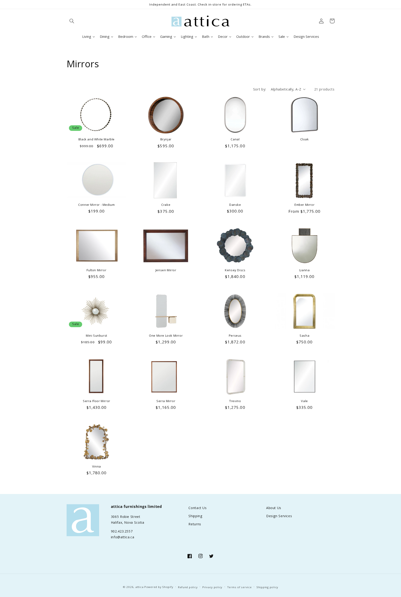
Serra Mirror (165, 401)
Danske (235, 205)
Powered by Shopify (158, 587)
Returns (194, 524)
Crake (165, 205)
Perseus (235, 336)
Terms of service (239, 587)
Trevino (235, 401)
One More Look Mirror (166, 336)
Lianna (304, 270)
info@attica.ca (122, 537)
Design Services (279, 516)
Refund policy (188, 587)
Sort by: (259, 89)
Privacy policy (212, 587)
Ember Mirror (304, 205)
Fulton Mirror (96, 270)
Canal (235, 139)
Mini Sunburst (96, 336)
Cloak (304, 139)
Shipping (195, 516)
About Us (273, 508)
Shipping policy (267, 587)
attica (139, 587)
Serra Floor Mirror (96, 401)
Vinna (96, 466)
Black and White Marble (96, 139)
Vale (304, 401)
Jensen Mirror (165, 270)
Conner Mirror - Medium (96, 205)
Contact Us (197, 508)
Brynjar (165, 139)
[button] (72, 21)
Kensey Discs (235, 270)
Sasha (304, 336)
